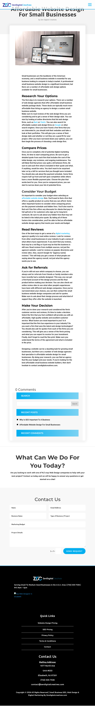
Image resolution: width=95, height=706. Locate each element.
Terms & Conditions (47, 641)
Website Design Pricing (47, 623)
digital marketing (63, 233)
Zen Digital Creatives (49, 20)
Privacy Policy (47, 635)
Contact (47, 646)
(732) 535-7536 (73, 584)
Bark (36, 122)
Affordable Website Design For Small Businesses (39, 425)
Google (58, 125)
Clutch (43, 122)
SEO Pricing (47, 629)
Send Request (74, 551)
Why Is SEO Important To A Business (34, 420)
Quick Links (47, 615)
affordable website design (33, 198)
